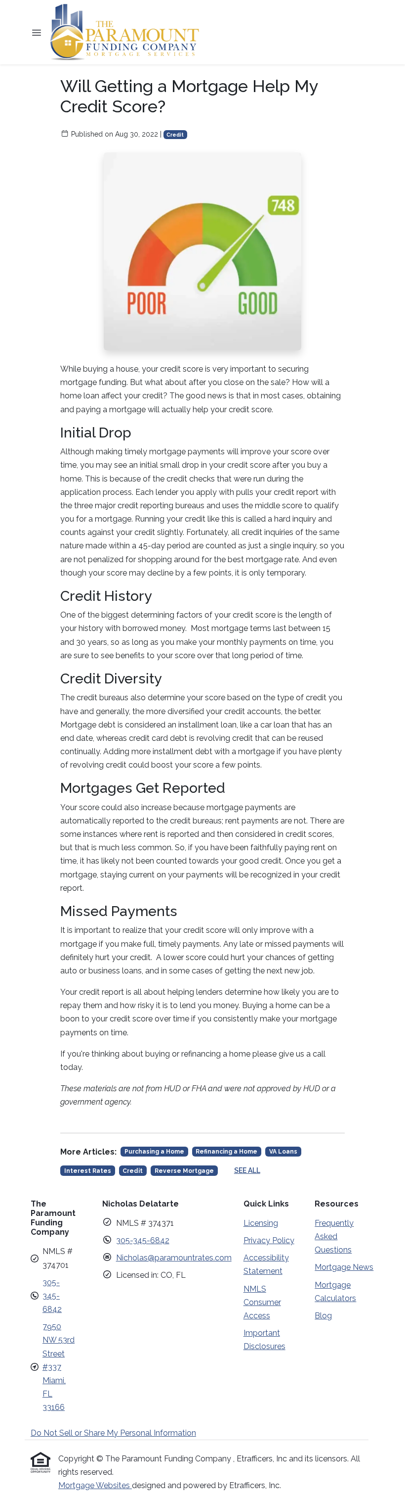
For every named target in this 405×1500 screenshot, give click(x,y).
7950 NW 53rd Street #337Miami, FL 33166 (58, 1367)
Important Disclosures (264, 1339)
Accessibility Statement (266, 1264)
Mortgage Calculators (335, 1291)
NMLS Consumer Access (262, 1302)
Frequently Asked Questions (334, 1236)
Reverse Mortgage (184, 1170)
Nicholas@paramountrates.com (174, 1257)
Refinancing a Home (226, 1151)
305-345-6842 (52, 1296)
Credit (175, 135)
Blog (323, 1315)
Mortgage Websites (95, 1485)
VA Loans (283, 1151)
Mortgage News (344, 1267)
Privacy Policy (268, 1240)
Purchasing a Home (154, 1151)
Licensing (260, 1223)
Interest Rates (87, 1170)
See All (247, 1170)
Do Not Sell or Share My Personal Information (113, 1433)
